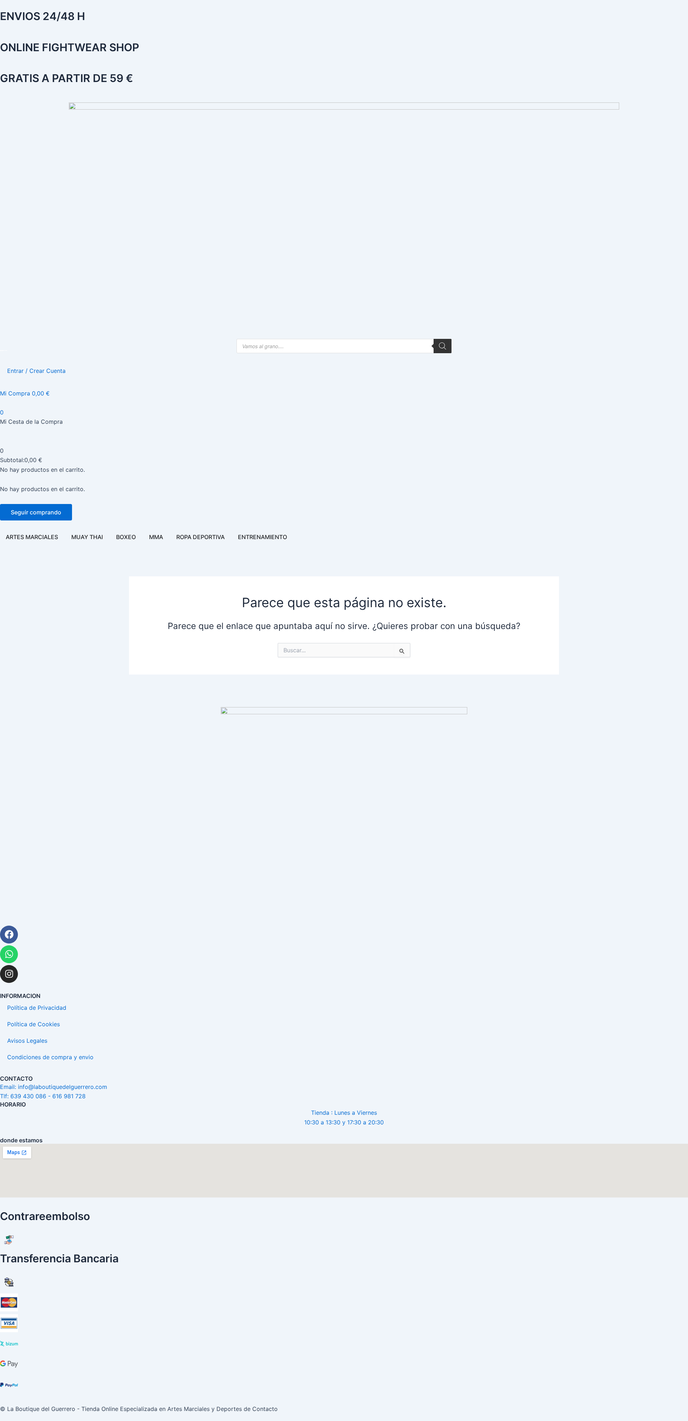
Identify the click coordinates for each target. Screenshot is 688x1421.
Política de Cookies (33, 1024)
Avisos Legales (27, 1040)
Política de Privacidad (36, 1007)
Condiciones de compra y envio (50, 1057)
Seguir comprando (36, 512)
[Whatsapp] (9, 954)
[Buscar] (443, 346)
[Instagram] (9, 974)
